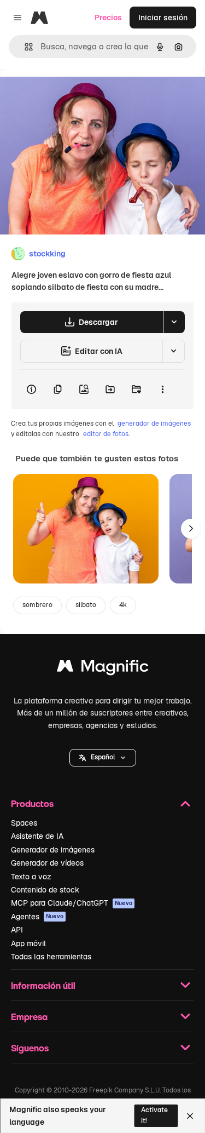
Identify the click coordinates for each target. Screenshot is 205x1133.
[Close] (190, 1116)
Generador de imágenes (53, 850)
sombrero (37, 604)
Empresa (29, 1016)
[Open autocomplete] (24, 47)
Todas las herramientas (51, 957)
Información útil (43, 985)
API (17, 930)
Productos (32, 803)
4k (123, 604)
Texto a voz (31, 877)
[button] (102, 757)
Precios (108, 17)
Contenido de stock (45, 890)
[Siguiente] (191, 528)
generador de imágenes (154, 423)
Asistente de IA (37, 836)
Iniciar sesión (163, 17)
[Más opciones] (162, 389)
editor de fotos (105, 434)
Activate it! (154, 1115)
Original (70, 94)
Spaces (24, 823)
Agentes (37, 917)
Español (103, 757)
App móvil (28, 943)
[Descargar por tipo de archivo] (174, 322)
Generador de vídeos (47, 863)
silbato (85, 604)
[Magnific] (103, 668)
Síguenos (30, 1048)
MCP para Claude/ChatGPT (71, 903)
